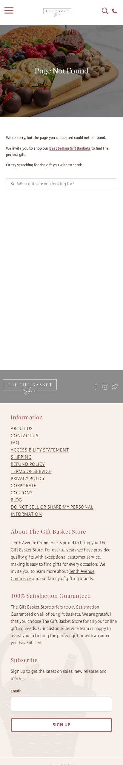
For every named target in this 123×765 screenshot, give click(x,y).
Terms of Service (31, 471)
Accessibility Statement (40, 450)
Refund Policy (28, 464)
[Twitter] (115, 386)
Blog (16, 500)
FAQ (15, 443)
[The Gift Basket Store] (57, 13)
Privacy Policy (28, 478)
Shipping (21, 457)
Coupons (22, 493)
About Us (22, 428)
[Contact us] (114, 11)
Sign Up (61, 725)
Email (16, 691)
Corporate (23, 485)
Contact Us (25, 435)
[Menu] (10, 12)
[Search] (105, 11)
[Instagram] (105, 386)
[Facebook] (96, 386)
